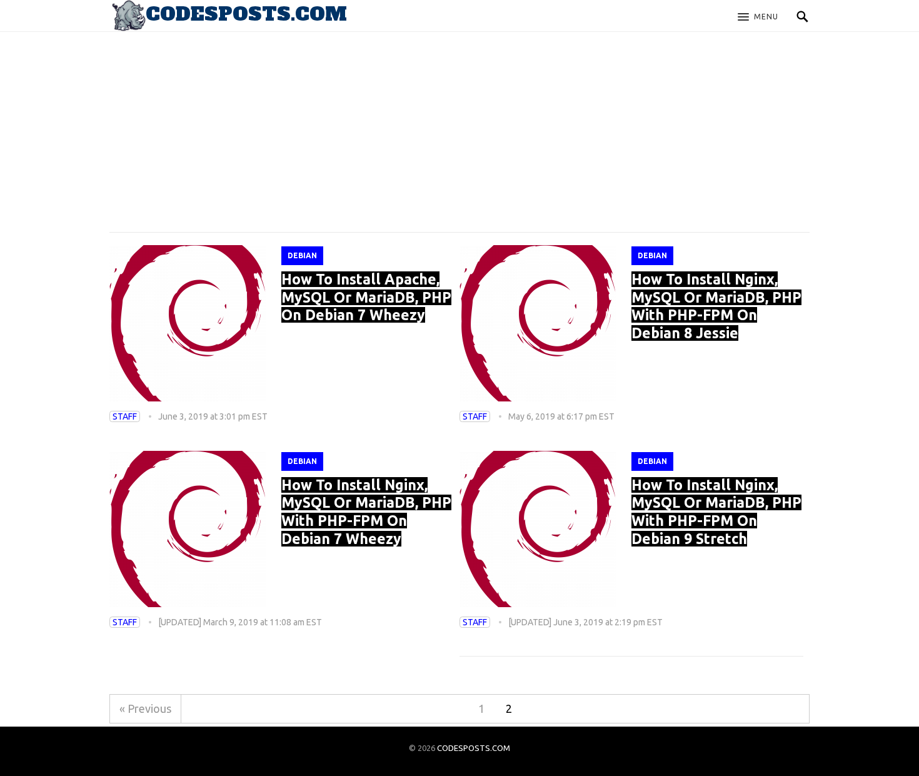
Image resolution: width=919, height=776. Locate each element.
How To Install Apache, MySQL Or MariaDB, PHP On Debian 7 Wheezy (366, 297)
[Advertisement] (459, 118)
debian (302, 255)
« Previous (145, 708)
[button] (758, 17)
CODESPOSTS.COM (473, 747)
